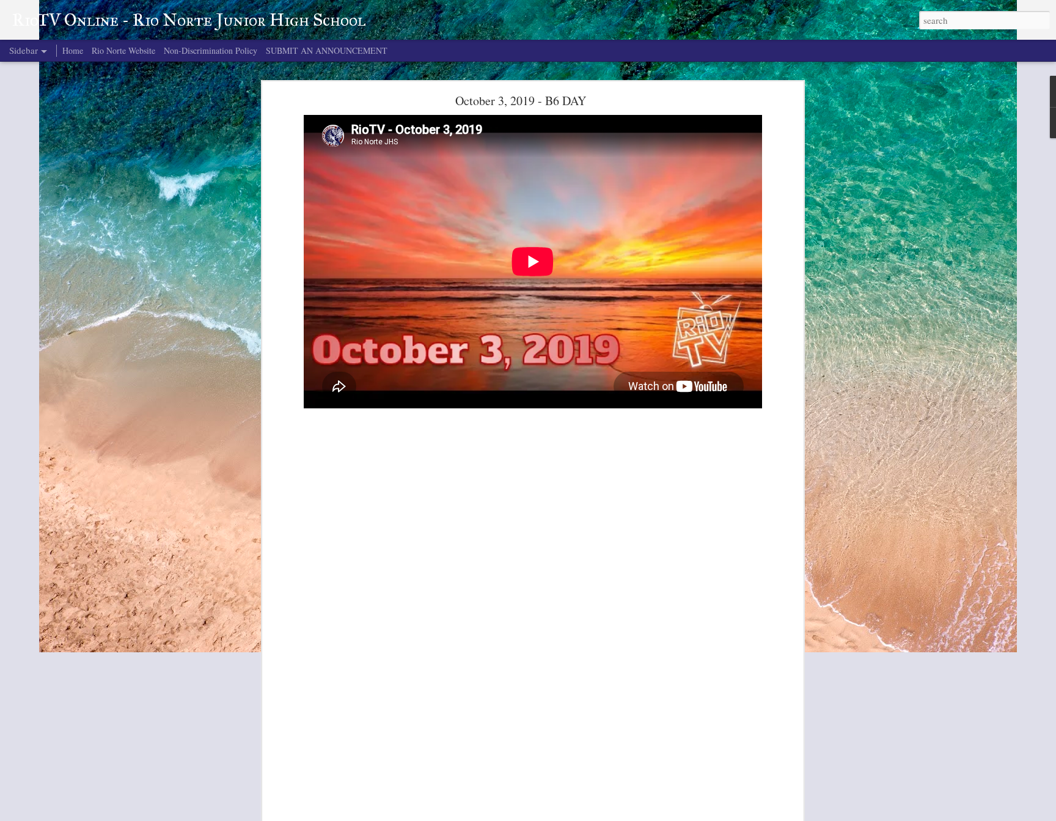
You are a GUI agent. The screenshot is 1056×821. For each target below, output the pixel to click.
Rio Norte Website (123, 50)
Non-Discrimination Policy (210, 50)
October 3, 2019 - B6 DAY (520, 100)
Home (72, 50)
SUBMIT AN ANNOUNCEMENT (326, 50)
